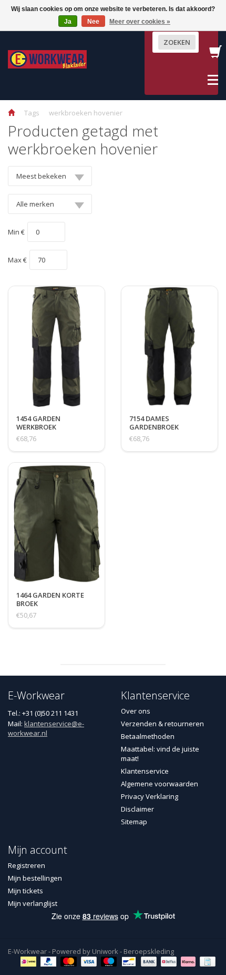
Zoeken (176, 42)
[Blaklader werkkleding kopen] (47, 58)
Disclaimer (137, 809)
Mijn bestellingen (35, 878)
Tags (31, 113)
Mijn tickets (25, 890)
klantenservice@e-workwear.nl (46, 728)
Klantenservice (145, 771)
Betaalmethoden (147, 736)
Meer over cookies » (139, 21)
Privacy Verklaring (149, 796)
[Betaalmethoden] (29, 961)
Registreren (26, 865)
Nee (93, 21)
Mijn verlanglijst (32, 903)
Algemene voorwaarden (159, 783)
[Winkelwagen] (215, 55)
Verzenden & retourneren (162, 723)
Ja (67, 21)
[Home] (11, 113)
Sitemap (134, 821)
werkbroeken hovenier (85, 113)
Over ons (135, 711)
